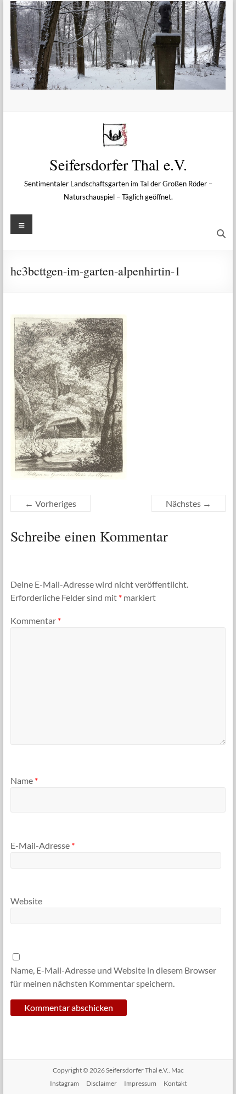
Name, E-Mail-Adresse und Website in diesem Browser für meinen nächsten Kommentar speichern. (113, 976)
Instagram (64, 1083)
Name (24, 780)
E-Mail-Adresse (42, 845)
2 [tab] (101, 76)
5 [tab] (135, 76)
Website (26, 901)
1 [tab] (89, 76)
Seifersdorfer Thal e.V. (118, 164)
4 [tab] (124, 76)
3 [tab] (112, 76)
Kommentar (35, 620)
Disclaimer (101, 1083)
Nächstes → (188, 503)
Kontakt (175, 1083)
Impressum (140, 1083)
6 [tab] (147, 76)
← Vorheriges (50, 503)
